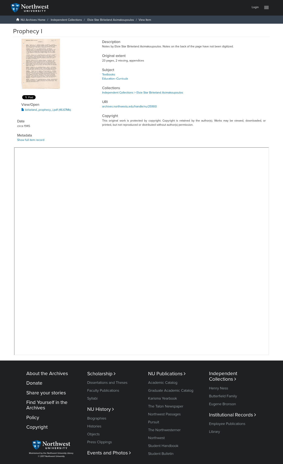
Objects (93, 434)
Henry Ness (218, 388)
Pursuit (153, 422)
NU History (100, 409)
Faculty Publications (103, 390)
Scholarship (101, 374)
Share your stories (46, 393)
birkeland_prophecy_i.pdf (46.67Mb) (47, 110)
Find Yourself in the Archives (47, 405)
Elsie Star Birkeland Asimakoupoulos (110, 20)
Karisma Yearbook (162, 398)
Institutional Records (232, 415)
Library (214, 431)
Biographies (96, 418)
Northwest (156, 438)
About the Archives (47, 373)
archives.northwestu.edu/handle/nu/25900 (129, 106)
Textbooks (108, 74)
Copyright (37, 427)
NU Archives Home (33, 20)
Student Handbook (163, 445)
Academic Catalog (162, 382)
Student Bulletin (161, 453)
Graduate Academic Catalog (170, 390)
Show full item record (30, 140)
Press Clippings (99, 442)
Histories (94, 426)
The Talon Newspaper (165, 406)
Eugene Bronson (222, 404)
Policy (32, 418)
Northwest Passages (164, 414)
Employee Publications (227, 423)
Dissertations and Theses (107, 382)
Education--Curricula (115, 78)
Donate (34, 383)
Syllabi (92, 398)
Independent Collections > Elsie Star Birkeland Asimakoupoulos (142, 92)
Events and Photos (109, 453)
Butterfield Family (223, 396)
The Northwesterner (164, 430)
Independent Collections (66, 20)
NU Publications (167, 374)
